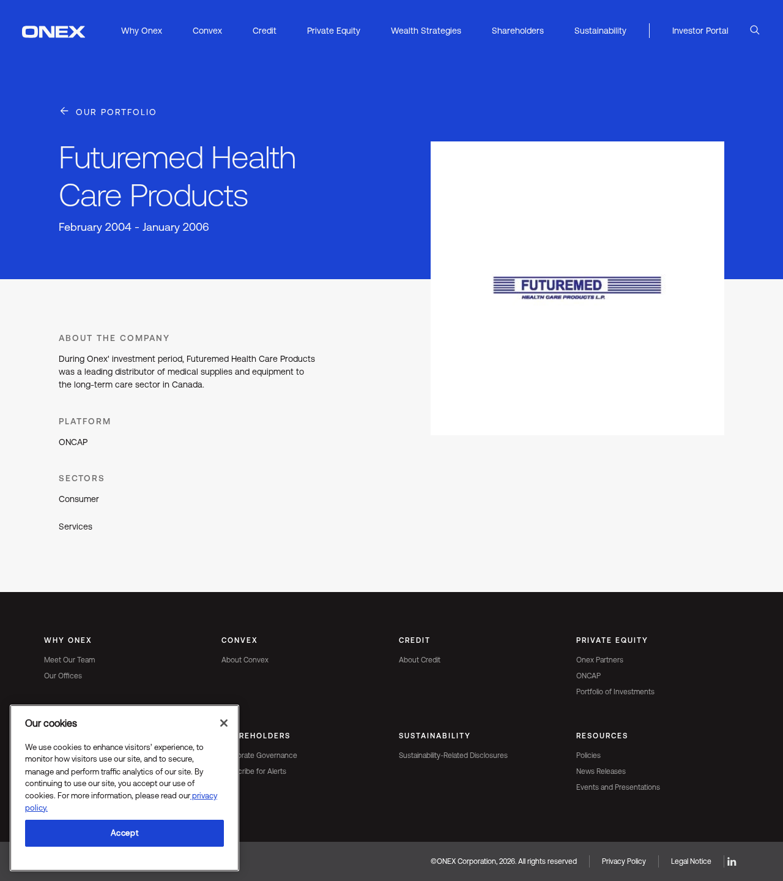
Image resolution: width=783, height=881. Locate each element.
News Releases (601, 771)
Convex (239, 640)
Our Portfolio (116, 112)
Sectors (82, 478)
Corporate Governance (259, 755)
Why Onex (68, 640)
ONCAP (588, 676)
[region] (124, 788)
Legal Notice (691, 861)
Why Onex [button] (141, 31)
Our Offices (63, 676)
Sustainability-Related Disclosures (453, 755)
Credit (415, 640)
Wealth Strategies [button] (426, 31)
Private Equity (612, 640)
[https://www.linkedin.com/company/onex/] (731, 861)
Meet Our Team (69, 660)
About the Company (114, 338)
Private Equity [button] (333, 31)
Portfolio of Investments (615, 692)
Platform (85, 421)
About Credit (419, 660)
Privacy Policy (624, 861)
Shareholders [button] (518, 31)
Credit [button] (264, 31)
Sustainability (435, 736)
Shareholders (256, 736)
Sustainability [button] (600, 31)
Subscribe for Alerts (253, 771)
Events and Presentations (618, 787)
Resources (602, 736)
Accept (125, 833)
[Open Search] (755, 30)
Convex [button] (207, 31)
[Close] (223, 723)
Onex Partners (599, 660)
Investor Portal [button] (700, 31)
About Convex (245, 660)
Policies (588, 755)
